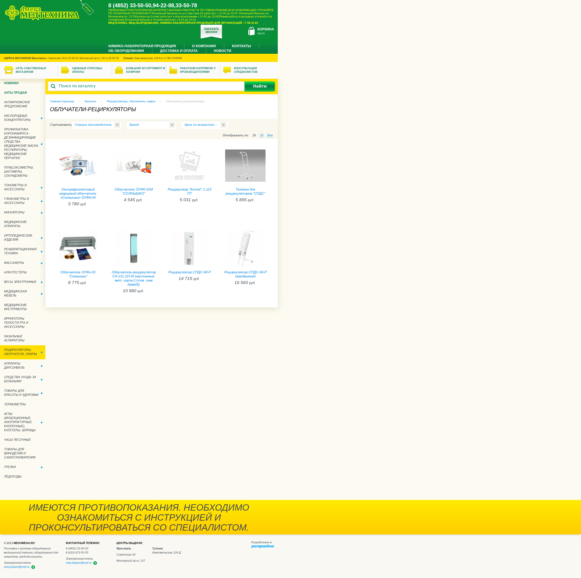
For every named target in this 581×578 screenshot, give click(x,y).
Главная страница (62, 101)
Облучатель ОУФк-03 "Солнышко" (77, 274)
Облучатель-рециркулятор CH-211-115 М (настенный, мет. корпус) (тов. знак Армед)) (134, 278)
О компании (204, 46)
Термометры (15, 404)
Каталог (90, 101)
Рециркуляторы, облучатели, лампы (131, 101)
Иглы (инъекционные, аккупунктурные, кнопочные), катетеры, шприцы (20, 422)
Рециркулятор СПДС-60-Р (189, 272)
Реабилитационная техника (20, 251)
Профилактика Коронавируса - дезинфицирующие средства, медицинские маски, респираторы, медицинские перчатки (21, 144)
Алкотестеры (15, 272)
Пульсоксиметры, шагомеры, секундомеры (19, 171)
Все (270, 135)
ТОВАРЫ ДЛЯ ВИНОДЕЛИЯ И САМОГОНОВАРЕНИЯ (19, 453)
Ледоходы (13, 476)
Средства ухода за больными (20, 379)
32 (261, 135)
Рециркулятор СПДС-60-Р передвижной (245, 274)
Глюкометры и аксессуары (16, 201)
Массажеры (14, 263)
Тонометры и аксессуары (15, 187)
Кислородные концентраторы (17, 118)
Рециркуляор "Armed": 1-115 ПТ (189, 191)
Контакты (241, 46)
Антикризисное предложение (17, 104)
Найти (259, 86)
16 (254, 135)
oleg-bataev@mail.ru (79, 562)
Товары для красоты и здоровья (21, 393)
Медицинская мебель (15, 293)
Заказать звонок (211, 30)
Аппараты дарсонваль (14, 365)
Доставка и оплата (179, 51)
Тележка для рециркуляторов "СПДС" (245, 191)
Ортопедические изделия (18, 237)
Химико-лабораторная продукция (142, 46)
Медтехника (42, 12)
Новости (222, 51)
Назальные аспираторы (14, 338)
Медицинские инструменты (15, 307)
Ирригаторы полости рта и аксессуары (16, 322)
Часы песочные (17, 439)
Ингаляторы (14, 212)
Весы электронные (20, 282)
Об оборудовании (126, 51)
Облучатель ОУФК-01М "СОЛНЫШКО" (134, 191)
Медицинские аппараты (15, 224)
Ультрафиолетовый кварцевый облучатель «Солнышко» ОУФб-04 (77, 193)
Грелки (10, 467)
